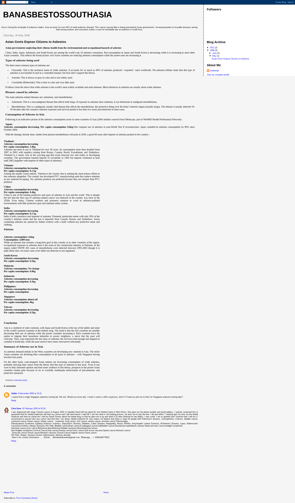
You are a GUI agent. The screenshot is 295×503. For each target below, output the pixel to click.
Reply (13, 400)
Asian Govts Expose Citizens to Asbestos (230, 59)
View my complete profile (218, 75)
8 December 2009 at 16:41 (30, 393)
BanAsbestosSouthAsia (57, 14)
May (214, 56)
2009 (212, 50)
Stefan (14, 393)
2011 (212, 47)
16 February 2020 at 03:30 (33, 408)
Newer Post (9, 492)
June (214, 53)
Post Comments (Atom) (26, 498)
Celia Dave (16, 408)
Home (106, 492)
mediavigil (214, 70)
